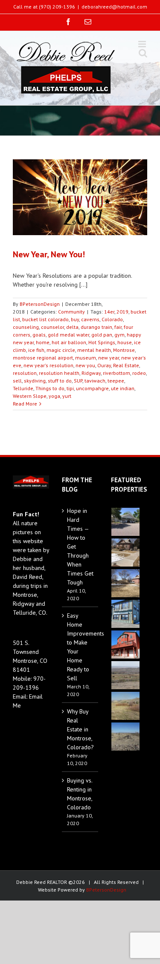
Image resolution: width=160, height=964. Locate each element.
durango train (96, 327)
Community (71, 311)
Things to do (49, 388)
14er (109, 311)
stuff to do (60, 380)
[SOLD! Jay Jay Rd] (125, 706)
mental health (94, 350)
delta (72, 327)
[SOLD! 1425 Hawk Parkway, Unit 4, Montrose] (125, 614)
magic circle (61, 350)
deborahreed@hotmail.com (114, 6)
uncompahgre (92, 388)
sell (17, 380)
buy (75, 319)
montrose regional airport (43, 357)
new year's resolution (48, 365)
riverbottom (116, 373)
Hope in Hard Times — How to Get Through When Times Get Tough (80, 546)
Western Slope (30, 396)
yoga (54, 396)
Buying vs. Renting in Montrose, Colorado (79, 794)
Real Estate (126, 365)
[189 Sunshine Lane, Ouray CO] (125, 644)
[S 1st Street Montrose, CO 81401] (125, 583)
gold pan (101, 334)
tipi (70, 388)
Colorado (112, 319)
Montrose (124, 350)
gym (119, 334)
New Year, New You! (49, 254)
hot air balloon (69, 342)
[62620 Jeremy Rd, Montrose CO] (125, 521)
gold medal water (68, 334)
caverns (90, 319)
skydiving (35, 380)
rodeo (139, 373)
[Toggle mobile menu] (142, 44)
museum (85, 357)
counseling (26, 327)
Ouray (104, 365)
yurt (66, 396)
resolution (25, 373)
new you (85, 365)
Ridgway (91, 373)
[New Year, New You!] (80, 197)
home (42, 342)
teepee (116, 380)
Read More (25, 403)
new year (108, 357)
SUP (78, 380)
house (124, 342)
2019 (122, 311)
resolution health (59, 373)
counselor (52, 327)
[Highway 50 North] (125, 675)
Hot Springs (101, 342)
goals (39, 334)
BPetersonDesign (40, 304)
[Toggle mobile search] (143, 53)
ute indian (122, 388)
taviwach (94, 380)
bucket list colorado (45, 319)
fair (118, 327)
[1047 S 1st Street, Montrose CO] (125, 552)
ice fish (36, 350)
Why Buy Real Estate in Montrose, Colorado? (80, 729)
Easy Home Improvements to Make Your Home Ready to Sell (80, 647)
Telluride (23, 388)
